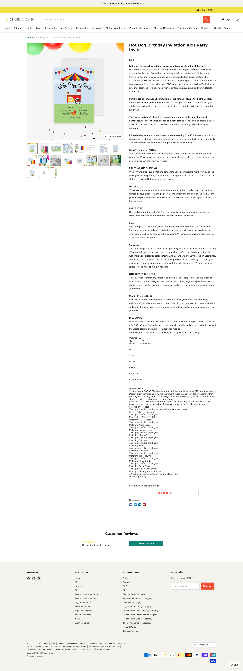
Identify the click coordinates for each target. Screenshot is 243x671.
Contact (126, 582)
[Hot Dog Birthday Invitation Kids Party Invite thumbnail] (55, 148)
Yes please (136, 468)
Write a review (146, 543)
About (126, 578)
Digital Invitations (115, 28)
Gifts (16, 28)
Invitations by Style (132, 602)
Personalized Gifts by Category (137, 618)
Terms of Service (130, 631)
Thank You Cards (187, 28)
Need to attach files (141, 474)
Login (228, 19)
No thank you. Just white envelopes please (165, 409)
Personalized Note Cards (58, 28)
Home (7, 28)
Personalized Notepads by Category (140, 614)
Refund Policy (129, 626)
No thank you (151, 414)
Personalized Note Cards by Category (140, 610)
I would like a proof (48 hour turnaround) (195, 391)
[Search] (206, 19)
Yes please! (136, 409)
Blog (38, 28)
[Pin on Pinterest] (144, 504)
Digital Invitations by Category (137, 606)
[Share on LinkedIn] (139, 504)
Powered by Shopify (35, 656)
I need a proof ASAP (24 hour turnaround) (152, 391)
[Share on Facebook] (130, 504)
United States (205, 10)
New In (28, 28)
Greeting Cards (222, 28)
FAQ (125, 586)
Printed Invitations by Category (137, 598)
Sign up (207, 586)
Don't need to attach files (165, 474)
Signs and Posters (163, 28)
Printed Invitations (138, 28)
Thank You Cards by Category (137, 622)
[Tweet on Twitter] (135, 504)
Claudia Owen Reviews (134, 594)
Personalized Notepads (88, 28)
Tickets (205, 28)
